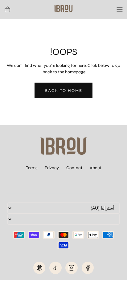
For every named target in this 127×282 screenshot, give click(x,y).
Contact (74, 167)
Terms (31, 167)
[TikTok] (55, 268)
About (95, 167)
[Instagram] (71, 268)
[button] (119, 9)
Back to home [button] (63, 90)
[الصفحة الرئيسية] (63, 9)
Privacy (52, 167)
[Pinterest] (39, 268)
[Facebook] (88, 268)
